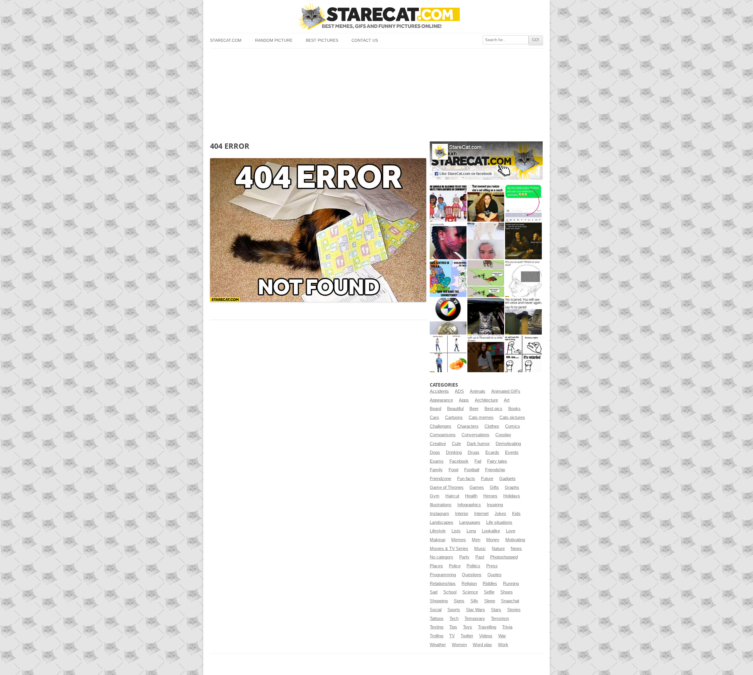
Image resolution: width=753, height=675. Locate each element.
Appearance (441, 400)
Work (503, 644)
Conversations (475, 434)
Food (453, 469)
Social (436, 609)
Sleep (489, 601)
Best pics (493, 408)
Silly (474, 601)
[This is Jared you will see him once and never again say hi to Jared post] (523, 316)
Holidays (511, 496)
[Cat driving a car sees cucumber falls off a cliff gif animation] (485, 316)
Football (471, 469)
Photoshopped (504, 557)
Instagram (439, 513)
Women (459, 644)
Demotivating (508, 443)
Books (514, 408)
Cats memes (481, 417)
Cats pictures (512, 417)
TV (452, 636)
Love (510, 531)
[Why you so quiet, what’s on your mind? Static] (523, 278)
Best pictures (322, 40)
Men (476, 539)
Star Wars (475, 609)
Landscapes (441, 522)
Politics (473, 566)
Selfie (489, 592)
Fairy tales (497, 461)
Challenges (440, 426)
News (516, 548)
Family (436, 469)
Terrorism (500, 618)
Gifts (494, 487)
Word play (482, 644)
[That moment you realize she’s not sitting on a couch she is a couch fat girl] (485, 203)
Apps (464, 400)
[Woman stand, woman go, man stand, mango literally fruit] (448, 353)
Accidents (439, 391)
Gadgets (507, 478)
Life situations (499, 522)
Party (464, 557)
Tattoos (437, 618)
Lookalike (491, 531)
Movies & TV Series (449, 548)
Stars (496, 609)
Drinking (454, 452)
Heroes (490, 496)
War (502, 636)
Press (492, 566)
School (450, 592)
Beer (474, 408)
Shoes (506, 592)
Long (471, 531)
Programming (443, 574)
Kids (516, 513)
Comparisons (443, 434)
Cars (434, 417)
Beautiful (455, 408)
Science (470, 592)
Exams (437, 461)
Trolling (436, 636)
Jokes (500, 513)
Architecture (486, 400)
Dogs (435, 452)
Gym (434, 496)
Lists (456, 531)
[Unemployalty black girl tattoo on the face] (448, 241)
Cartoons (454, 417)
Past (479, 557)
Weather (438, 644)
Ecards (492, 452)
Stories (514, 609)
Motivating (515, 539)
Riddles (490, 583)
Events (512, 452)
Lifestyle (438, 531)
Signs (459, 601)
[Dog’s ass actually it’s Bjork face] (485, 241)
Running (511, 583)
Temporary (474, 618)
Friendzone (440, 478)
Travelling (487, 627)
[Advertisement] (376, 92)
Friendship (495, 469)
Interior (461, 513)
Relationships (443, 583)
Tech (454, 618)
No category (441, 557)
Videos (485, 636)
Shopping (439, 601)
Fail (477, 461)
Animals (477, 391)
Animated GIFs (505, 391)
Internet (481, 513)
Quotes (494, 574)
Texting (436, 627)
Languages (469, 522)
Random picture (273, 40)
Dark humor (478, 443)
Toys (467, 627)
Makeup (437, 539)
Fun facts (466, 478)
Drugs (473, 452)
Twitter (467, 636)
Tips (453, 627)
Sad (433, 592)
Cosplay (503, 434)
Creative (438, 443)
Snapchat (510, 601)
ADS (459, 391)
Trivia (507, 627)
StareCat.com (225, 40)
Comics (512, 426)
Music (480, 548)
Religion (469, 583)
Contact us (364, 40)
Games (476, 487)
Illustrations (441, 504)
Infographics (469, 504)
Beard (435, 408)
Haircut (452, 496)
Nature (498, 548)
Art (506, 400)
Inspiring (495, 504)
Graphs (512, 487)
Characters (468, 426)
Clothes (491, 426)
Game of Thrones (447, 487)
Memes (458, 539)
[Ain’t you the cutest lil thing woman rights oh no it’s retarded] (523, 353)
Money (492, 539)
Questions (472, 574)
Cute (456, 443)
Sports (453, 609)
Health (471, 496)
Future (487, 478)
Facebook (459, 461)
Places (436, 566)
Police (455, 566)
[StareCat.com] (376, 16)
